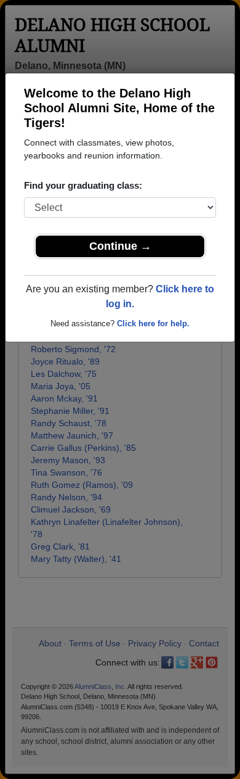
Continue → (120, 246)
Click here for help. (153, 323)
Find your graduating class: (83, 185)
